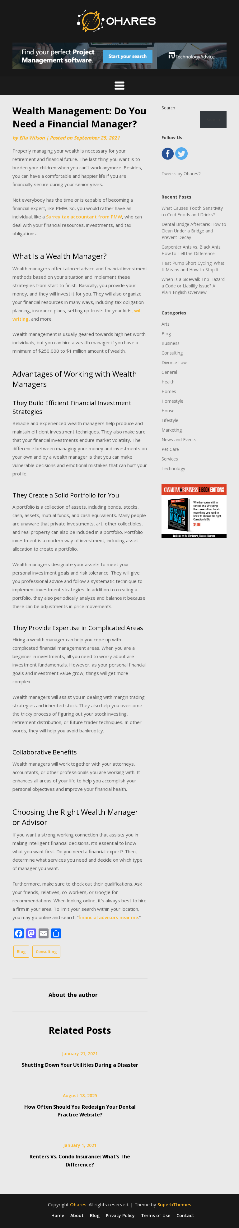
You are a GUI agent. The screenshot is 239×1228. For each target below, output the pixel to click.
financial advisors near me (108, 917)
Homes (169, 391)
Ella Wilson (32, 138)
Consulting (46, 951)
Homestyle (172, 401)
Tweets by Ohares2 (181, 173)
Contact (185, 1215)
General (169, 372)
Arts (166, 324)
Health (168, 382)
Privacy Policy (120, 1215)
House (168, 411)
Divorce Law (174, 362)
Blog (21, 951)
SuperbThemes (174, 1204)
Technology (173, 468)
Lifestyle (170, 420)
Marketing (172, 430)
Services (170, 459)
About (77, 1215)
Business (171, 343)
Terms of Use (155, 1215)
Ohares (78, 1204)
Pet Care (170, 449)
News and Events (179, 439)
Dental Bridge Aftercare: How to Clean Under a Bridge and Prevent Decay (194, 230)
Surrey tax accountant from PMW (84, 216)
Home (57, 1215)
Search (168, 108)
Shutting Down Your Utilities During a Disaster (80, 1064)
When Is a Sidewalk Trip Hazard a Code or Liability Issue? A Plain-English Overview (193, 285)
